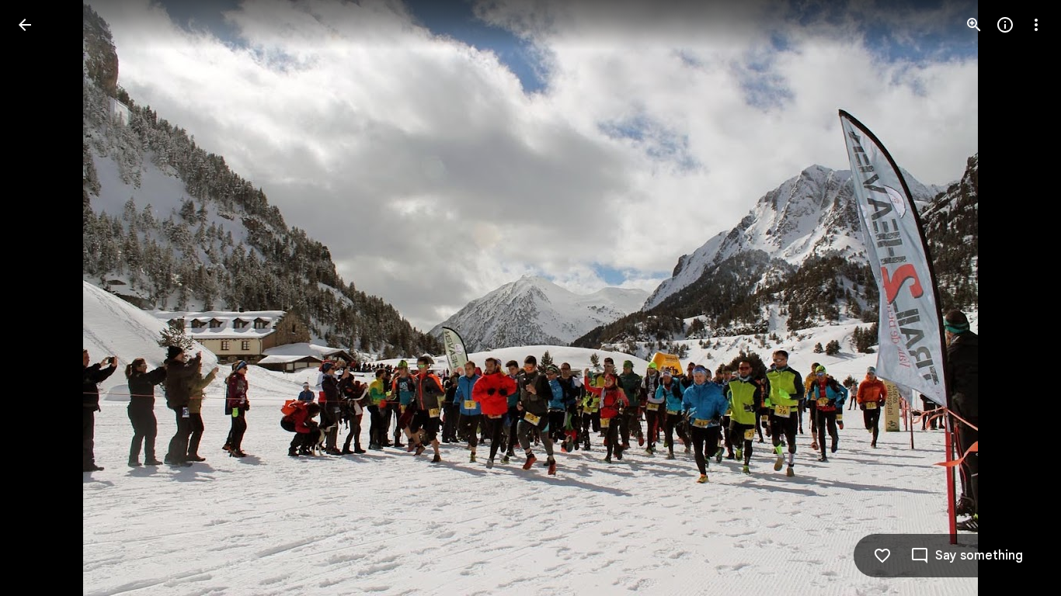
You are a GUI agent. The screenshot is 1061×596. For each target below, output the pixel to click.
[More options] (1036, 24)
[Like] (882, 555)
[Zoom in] (974, 24)
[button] (43, 298)
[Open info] (1005, 24)
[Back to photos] (24, 24)
